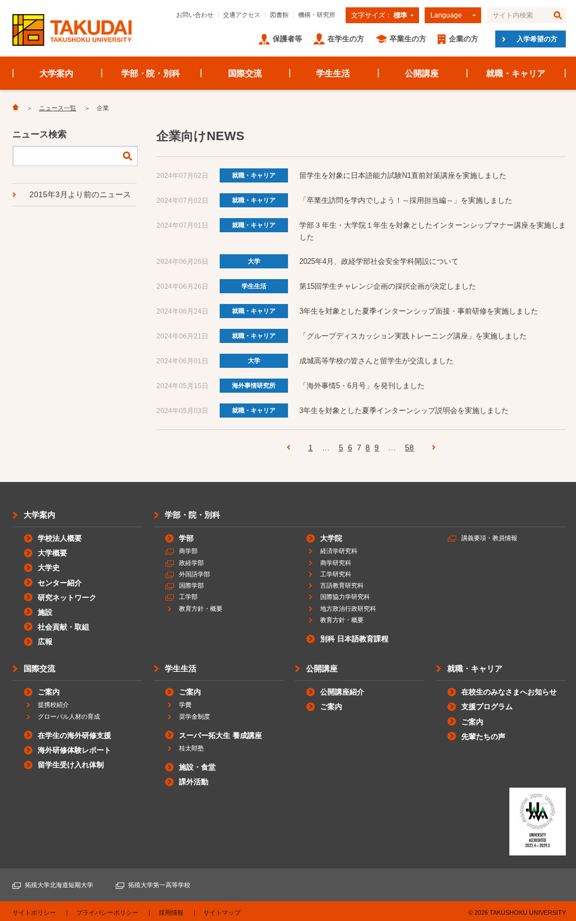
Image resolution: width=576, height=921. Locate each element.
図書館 (279, 14)
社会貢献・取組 (63, 627)
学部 (186, 538)
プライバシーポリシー (107, 912)
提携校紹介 (53, 704)
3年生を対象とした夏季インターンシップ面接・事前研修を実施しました (418, 311)
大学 (254, 261)
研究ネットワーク (67, 597)
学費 (185, 704)
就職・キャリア (516, 73)
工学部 (188, 596)
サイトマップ (222, 912)
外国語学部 (194, 574)
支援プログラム (487, 706)
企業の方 (463, 38)
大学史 (49, 567)
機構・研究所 (316, 14)
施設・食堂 (197, 767)
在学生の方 (346, 38)
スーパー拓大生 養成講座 (220, 735)
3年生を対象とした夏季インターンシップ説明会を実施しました (404, 410)
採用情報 (171, 912)
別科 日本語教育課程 (354, 639)
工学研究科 (335, 574)
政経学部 (191, 562)
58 (409, 447)
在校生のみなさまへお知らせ (509, 692)
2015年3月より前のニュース (80, 194)
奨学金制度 (194, 716)
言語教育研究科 (342, 585)
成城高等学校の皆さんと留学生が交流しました (376, 361)
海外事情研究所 (254, 385)
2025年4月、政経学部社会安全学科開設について (379, 261)
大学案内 (56, 73)
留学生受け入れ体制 (71, 765)
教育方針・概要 (200, 608)
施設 (45, 612)
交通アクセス (241, 14)
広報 (45, 641)
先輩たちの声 (483, 736)
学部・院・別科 (151, 73)
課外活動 (193, 781)
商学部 (188, 551)
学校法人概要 (60, 538)
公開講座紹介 (342, 692)
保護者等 (287, 38)
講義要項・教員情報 (489, 538)
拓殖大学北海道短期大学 (59, 884)
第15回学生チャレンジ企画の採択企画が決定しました (387, 286)
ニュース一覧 (57, 108)
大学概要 (52, 553)
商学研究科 (335, 562)
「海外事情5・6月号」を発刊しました (362, 385)
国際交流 (245, 73)
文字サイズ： (379, 15)
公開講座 (422, 73)
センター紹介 (60, 583)
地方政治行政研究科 (348, 608)
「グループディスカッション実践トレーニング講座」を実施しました (413, 336)
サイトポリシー (34, 912)
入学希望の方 (537, 39)
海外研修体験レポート (74, 750)
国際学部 (191, 585)
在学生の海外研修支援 (74, 735)
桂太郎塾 (191, 748)
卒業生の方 (408, 38)
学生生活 (333, 73)
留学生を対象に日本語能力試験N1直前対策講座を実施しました (403, 175)
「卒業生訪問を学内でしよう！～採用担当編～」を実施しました (405, 200)
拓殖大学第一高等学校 (159, 884)
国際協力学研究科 (345, 596)
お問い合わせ (194, 14)
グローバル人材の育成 (69, 716)
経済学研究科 (338, 551)
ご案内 (49, 692)
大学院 (331, 538)
